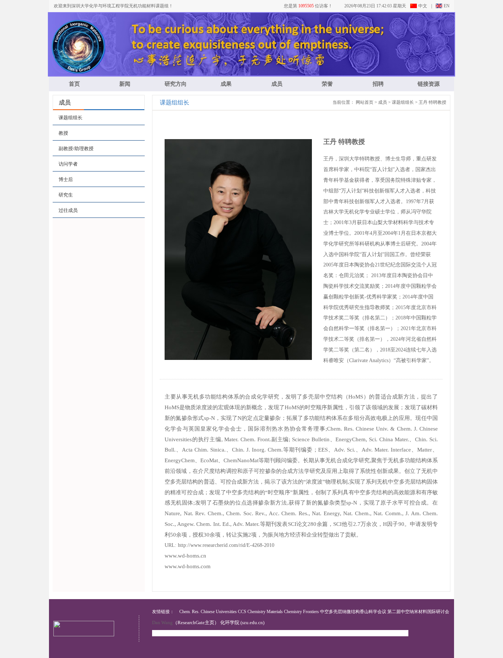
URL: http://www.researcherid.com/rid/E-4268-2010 (219, 545)
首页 (74, 84)
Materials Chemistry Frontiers (293, 611)
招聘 (378, 84)
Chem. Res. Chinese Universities (208, 611)
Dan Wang (162, 622)
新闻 (124, 84)
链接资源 (429, 84)
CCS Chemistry (251, 611)
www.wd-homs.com (188, 566)
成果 (226, 84)
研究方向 (176, 84)
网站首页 (364, 102)
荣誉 (327, 84)
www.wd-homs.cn (185, 556)
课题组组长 (403, 102)
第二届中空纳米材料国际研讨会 (418, 611)
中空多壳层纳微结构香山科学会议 (353, 611)
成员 (276, 84)
